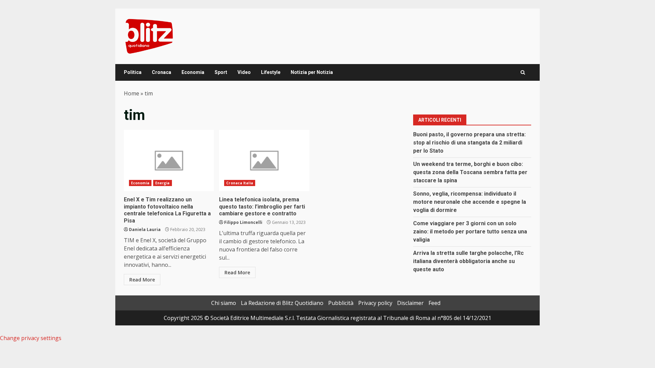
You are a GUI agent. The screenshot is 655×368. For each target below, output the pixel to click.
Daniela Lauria (145, 229)
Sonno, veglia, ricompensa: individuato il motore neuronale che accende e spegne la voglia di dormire (469, 201)
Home (131, 93)
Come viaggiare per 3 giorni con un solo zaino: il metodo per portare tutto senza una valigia (470, 231)
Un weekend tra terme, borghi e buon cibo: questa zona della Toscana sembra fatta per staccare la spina (470, 172)
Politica (133, 72)
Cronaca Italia (239, 183)
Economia (192, 72)
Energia (162, 183)
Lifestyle (270, 72)
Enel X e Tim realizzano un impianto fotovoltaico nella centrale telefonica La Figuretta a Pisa (169, 160)
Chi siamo (223, 303)
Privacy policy (375, 303)
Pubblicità (340, 303)
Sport (221, 72)
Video (244, 72)
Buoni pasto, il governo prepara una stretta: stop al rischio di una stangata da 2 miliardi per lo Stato (469, 142)
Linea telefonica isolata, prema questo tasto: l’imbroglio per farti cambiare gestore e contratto (264, 160)
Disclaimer (410, 303)
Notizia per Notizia (312, 72)
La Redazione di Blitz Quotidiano (282, 303)
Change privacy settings (30, 338)
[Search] (523, 72)
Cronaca (161, 72)
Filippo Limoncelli (243, 222)
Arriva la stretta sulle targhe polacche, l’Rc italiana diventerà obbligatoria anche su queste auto (468, 261)
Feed (434, 303)
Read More (142, 279)
